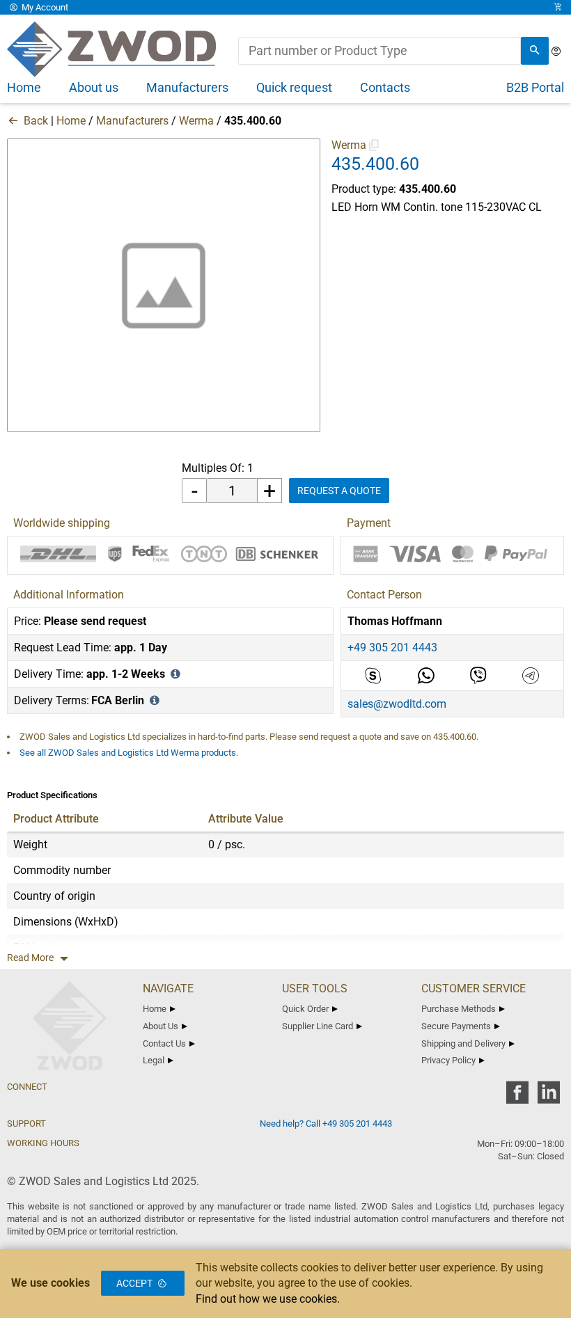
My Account (43, 7)
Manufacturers (132, 120)
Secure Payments (456, 1026)
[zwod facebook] (517, 1097)
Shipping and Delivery (463, 1043)
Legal (153, 1060)
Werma (196, 120)
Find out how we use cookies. (268, 1298)
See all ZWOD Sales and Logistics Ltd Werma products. (128, 752)
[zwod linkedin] (548, 1097)
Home (71, 120)
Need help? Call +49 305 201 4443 (326, 1123)
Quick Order (305, 1008)
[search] (535, 51)
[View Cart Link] (558, 7)
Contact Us (164, 1043)
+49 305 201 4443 (392, 647)
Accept (134, 1283)
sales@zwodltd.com (396, 703)
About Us (160, 1026)
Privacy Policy (448, 1060)
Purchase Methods (458, 1008)
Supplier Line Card (317, 1026)
